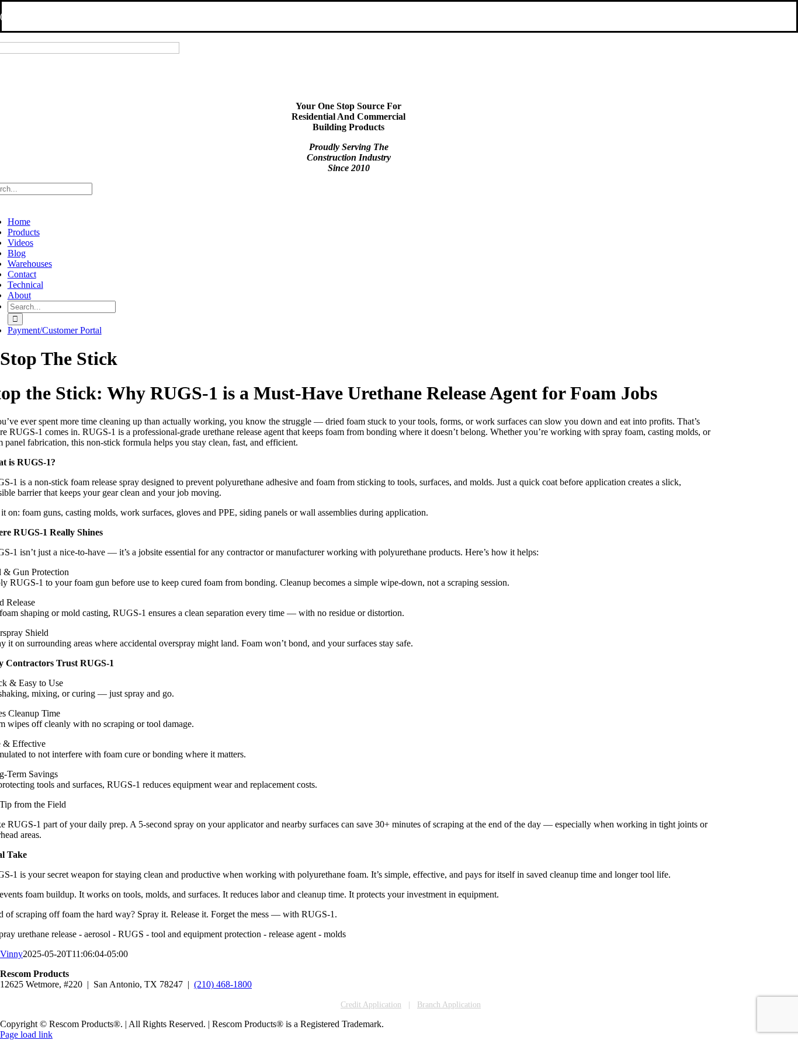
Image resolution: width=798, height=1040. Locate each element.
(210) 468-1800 (223, 984)
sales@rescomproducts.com (115, 16)
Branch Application (449, 1004)
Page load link (26, 1034)
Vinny (11, 954)
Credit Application (371, 1004)
